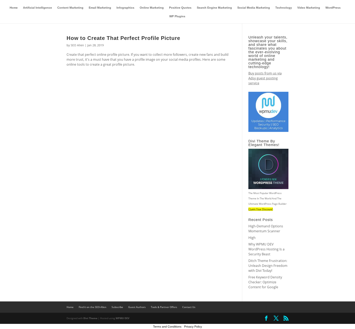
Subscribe (251, 3)
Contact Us (188, 307)
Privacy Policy (193, 326)
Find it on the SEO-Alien (274, 3)
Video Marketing (308, 7)
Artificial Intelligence (37, 7)
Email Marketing (100, 7)
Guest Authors (137, 307)
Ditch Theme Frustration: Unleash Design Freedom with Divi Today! (267, 265)
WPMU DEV (122, 318)
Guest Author (234, 3)
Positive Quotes (180, 7)
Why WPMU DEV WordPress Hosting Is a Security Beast (266, 249)
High (252, 237)
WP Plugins (177, 16)
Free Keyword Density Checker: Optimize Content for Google (265, 282)
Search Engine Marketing (214, 7)
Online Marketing (152, 7)
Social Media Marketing (253, 7)
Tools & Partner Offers (183, 3)
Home (14, 7)
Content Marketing (70, 7)
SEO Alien (77, 45)
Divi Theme (90, 318)
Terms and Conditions (167, 326)
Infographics (125, 7)
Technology (283, 7)
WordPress (333, 7)
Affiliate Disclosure (211, 3)
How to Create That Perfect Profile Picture (123, 38)
